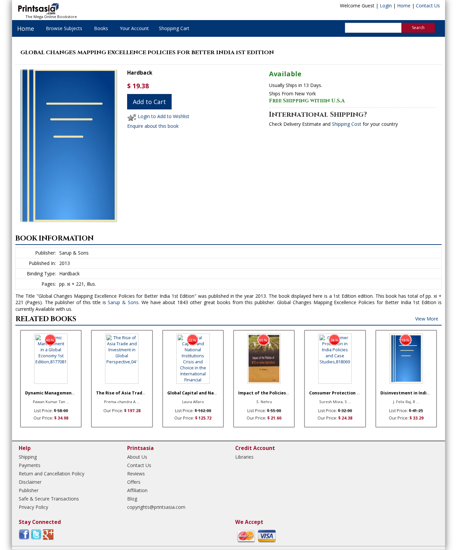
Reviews (136, 473)
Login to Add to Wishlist (163, 116)
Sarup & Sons (123, 302)
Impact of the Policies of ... (267, 393)
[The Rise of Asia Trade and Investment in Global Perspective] (122, 359)
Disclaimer (30, 482)
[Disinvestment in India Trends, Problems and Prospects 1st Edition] (406, 359)
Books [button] (101, 28)
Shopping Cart (174, 28)
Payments (29, 465)
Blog (132, 498)
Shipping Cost (346, 124)
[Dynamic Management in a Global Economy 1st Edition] (51, 359)
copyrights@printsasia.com (156, 507)
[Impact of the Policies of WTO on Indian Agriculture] (264, 359)
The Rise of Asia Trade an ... (126, 393)
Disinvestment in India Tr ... (410, 393)
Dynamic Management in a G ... (58, 393)
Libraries (244, 457)
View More (426, 318)
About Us (137, 457)
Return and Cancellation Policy (51, 473)
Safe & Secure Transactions (49, 498)
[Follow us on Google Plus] (48, 534)
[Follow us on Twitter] (36, 534)
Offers (134, 482)
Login (386, 5)
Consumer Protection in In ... (340, 393)
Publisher (28, 490)
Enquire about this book (153, 126)
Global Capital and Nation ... (197, 393)
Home (403, 5)
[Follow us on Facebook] (24, 534)
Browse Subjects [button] (64, 28)
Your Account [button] (134, 28)
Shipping (28, 457)
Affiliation (137, 490)
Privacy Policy (33, 507)
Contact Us (428, 5)
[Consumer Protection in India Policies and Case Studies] (335, 359)
